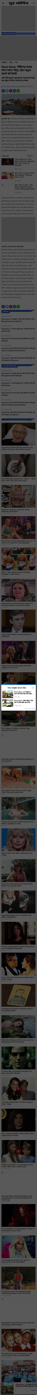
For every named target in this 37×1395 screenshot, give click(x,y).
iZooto (33, 708)
